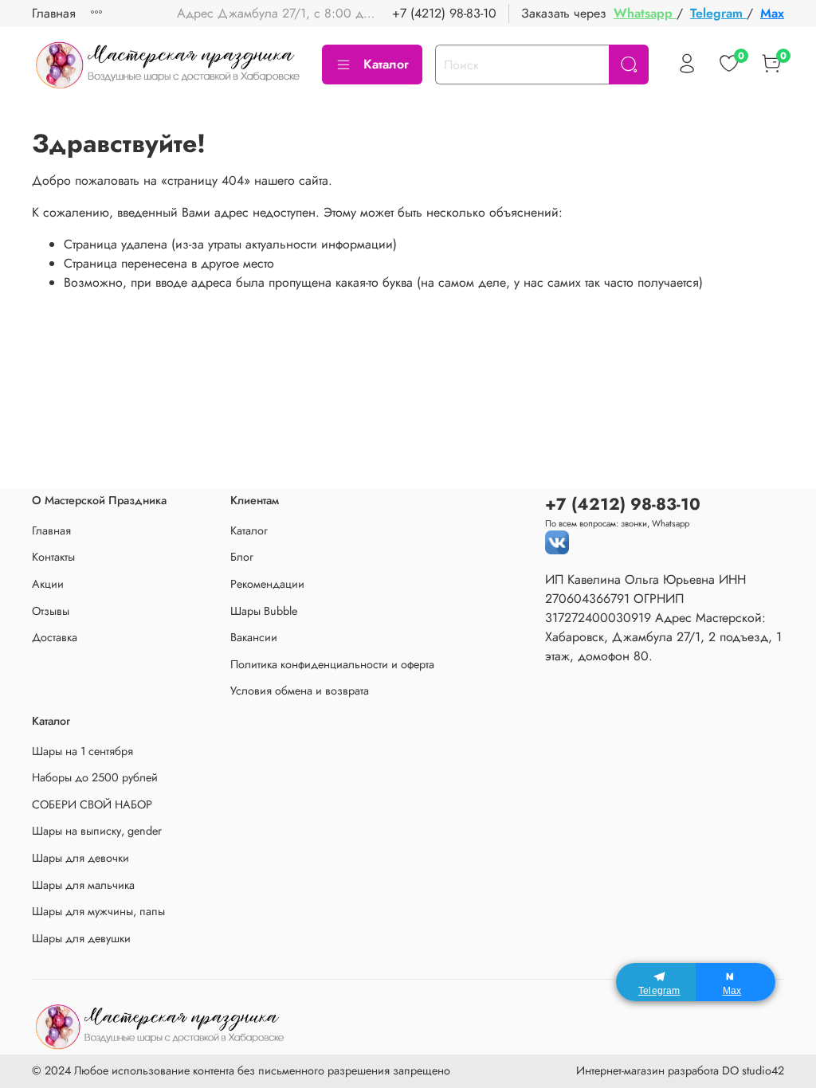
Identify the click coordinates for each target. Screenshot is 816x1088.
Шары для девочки (80, 858)
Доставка (54, 637)
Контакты (53, 557)
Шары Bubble (263, 611)
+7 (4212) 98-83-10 (444, 13)
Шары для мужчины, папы (98, 911)
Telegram (718, 13)
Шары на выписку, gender (97, 831)
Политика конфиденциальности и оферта (332, 664)
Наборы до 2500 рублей (95, 777)
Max (772, 13)
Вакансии (253, 637)
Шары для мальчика (83, 885)
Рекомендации (267, 584)
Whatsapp (645, 13)
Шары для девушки (81, 938)
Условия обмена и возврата (299, 691)
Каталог (386, 64)
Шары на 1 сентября (82, 751)
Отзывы (50, 611)
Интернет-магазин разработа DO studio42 (680, 1070)
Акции (48, 584)
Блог (241, 557)
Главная (54, 13)
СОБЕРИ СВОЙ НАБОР (92, 804)
